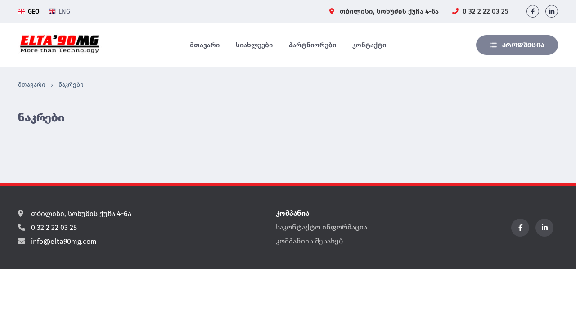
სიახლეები (254, 45)
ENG (64, 11)
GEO (34, 11)
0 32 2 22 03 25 (484, 11)
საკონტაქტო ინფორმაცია (321, 227)
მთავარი (205, 45)
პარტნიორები (312, 45)
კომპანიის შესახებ (309, 241)
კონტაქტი (369, 45)
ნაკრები (71, 85)
